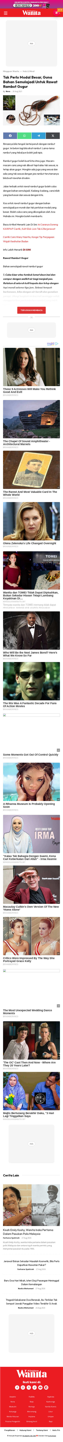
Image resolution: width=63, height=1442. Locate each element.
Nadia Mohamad (25, 1288)
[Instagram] (23, 1387)
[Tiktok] (34, 1387)
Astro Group (52, 1436)
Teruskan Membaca (31, 310)
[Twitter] (29, 1387)
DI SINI (27, 249)
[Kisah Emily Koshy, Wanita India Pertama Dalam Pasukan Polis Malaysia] (31, 1205)
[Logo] (31, 12)
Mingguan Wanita (11, 71)
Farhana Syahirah (11, 1238)
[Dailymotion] (46, 1387)
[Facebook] (17, 1387)
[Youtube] (40, 1387)
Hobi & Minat (29, 71)
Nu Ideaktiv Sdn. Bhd (29, 1436)
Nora (8, 91)
